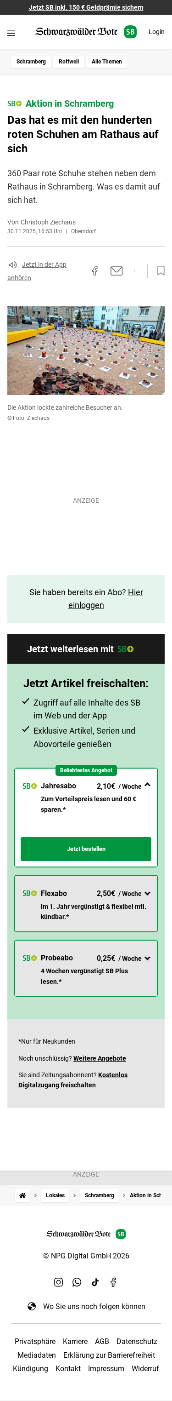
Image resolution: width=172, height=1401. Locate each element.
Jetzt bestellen (86, 848)
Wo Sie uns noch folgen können (94, 1306)
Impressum (106, 1368)
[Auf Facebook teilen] (95, 271)
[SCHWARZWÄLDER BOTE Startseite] (86, 32)
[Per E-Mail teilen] (117, 271)
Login (157, 31)
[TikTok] (95, 1282)
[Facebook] (113, 1282)
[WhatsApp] (77, 1282)
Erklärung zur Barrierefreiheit (109, 1355)
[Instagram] (58, 1282)
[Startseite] (22, 1195)
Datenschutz (137, 1341)
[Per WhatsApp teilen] (134, 270)
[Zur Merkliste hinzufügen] (158, 271)
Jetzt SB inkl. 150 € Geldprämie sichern (86, 7)
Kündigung (30, 1368)
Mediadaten (36, 1355)
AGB (102, 1341)
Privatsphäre (35, 1341)
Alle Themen (107, 61)
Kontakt (68, 1368)
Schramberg (31, 61)
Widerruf (145, 1368)
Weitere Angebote (99, 1058)
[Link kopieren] (78, 271)
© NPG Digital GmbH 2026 (86, 1256)
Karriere (75, 1341)
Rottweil (69, 61)
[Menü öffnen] (11, 33)
